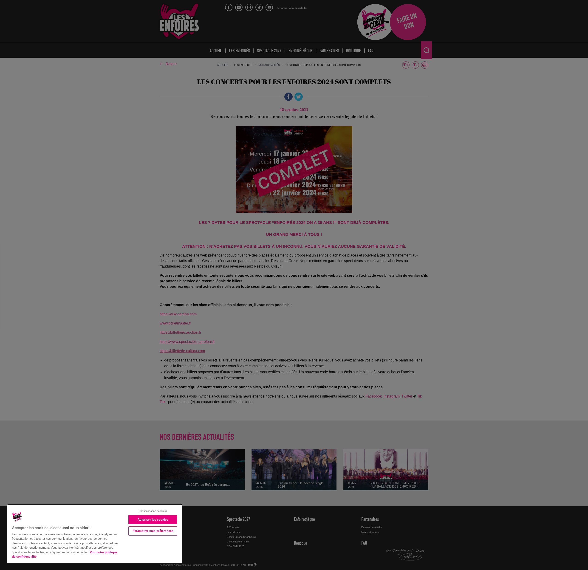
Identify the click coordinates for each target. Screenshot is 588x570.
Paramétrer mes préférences (153, 531)
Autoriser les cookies (153, 519)
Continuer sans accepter (153, 511)
